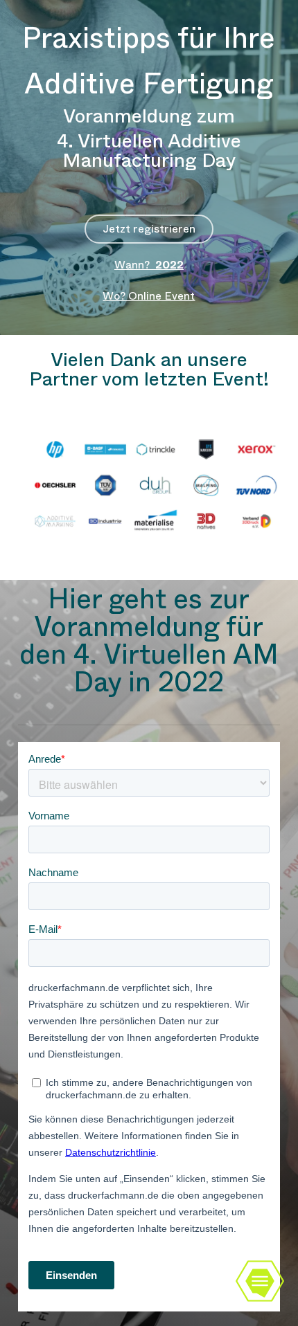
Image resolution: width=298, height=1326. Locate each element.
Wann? (149, 265)
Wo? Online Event (149, 296)
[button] (149, 229)
